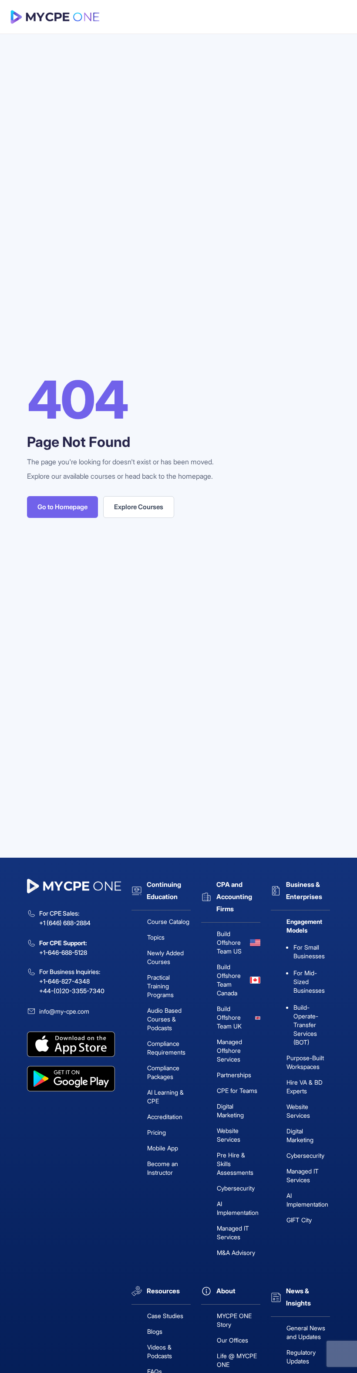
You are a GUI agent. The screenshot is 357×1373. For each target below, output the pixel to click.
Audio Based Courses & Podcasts (164, 1019)
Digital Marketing (230, 1110)
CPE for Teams (237, 1090)
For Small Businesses (309, 952)
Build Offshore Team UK (229, 1017)
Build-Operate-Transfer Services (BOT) (305, 1025)
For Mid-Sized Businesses (309, 981)
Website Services (228, 1135)
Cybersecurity (236, 1188)
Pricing (156, 1132)
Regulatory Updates (301, 1357)
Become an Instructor (162, 1168)
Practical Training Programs (160, 986)
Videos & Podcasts (159, 1351)
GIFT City (299, 1220)
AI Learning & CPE (165, 1097)
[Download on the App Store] (74, 1044)
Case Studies (165, 1315)
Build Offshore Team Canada (229, 980)
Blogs (154, 1331)
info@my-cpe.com (64, 1011)
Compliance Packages (163, 1072)
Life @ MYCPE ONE (237, 1360)
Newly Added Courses (165, 957)
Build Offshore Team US (229, 942)
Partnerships (234, 1075)
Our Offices (232, 1340)
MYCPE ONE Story (234, 1320)
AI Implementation (238, 1208)
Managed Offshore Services (229, 1050)
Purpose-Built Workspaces (305, 1062)
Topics (156, 937)
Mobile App (162, 1148)
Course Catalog (168, 921)
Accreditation (164, 1116)
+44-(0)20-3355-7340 (71, 990)
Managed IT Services (233, 1232)
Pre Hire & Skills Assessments (235, 1163)
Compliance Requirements (166, 1048)
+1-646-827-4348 (64, 981)
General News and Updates (305, 1332)
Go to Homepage (62, 507)
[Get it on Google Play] (74, 1079)
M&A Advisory (236, 1252)
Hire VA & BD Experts (304, 1087)
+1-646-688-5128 (63, 952)
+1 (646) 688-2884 (65, 923)
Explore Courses (138, 507)
